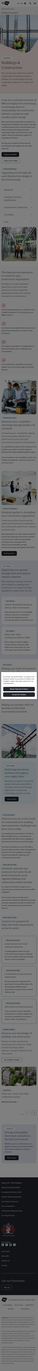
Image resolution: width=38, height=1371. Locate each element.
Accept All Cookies (19, 694)
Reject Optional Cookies (19, 689)
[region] (19, 685)
